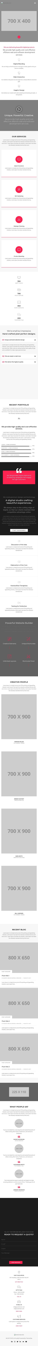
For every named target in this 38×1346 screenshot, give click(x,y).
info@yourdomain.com (19, 1307)
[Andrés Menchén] (6, 3)
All (19, 418)
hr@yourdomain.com (19, 1308)
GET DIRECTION (19, 1282)
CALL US (19, 1296)
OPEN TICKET (19, 1326)
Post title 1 (5, 976)
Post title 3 (6, 1067)
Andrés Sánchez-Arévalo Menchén (12, 978)
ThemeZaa (29, 1338)
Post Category (6, 971)
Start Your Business (19, 530)
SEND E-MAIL (19, 1311)
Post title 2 (6, 1021)
